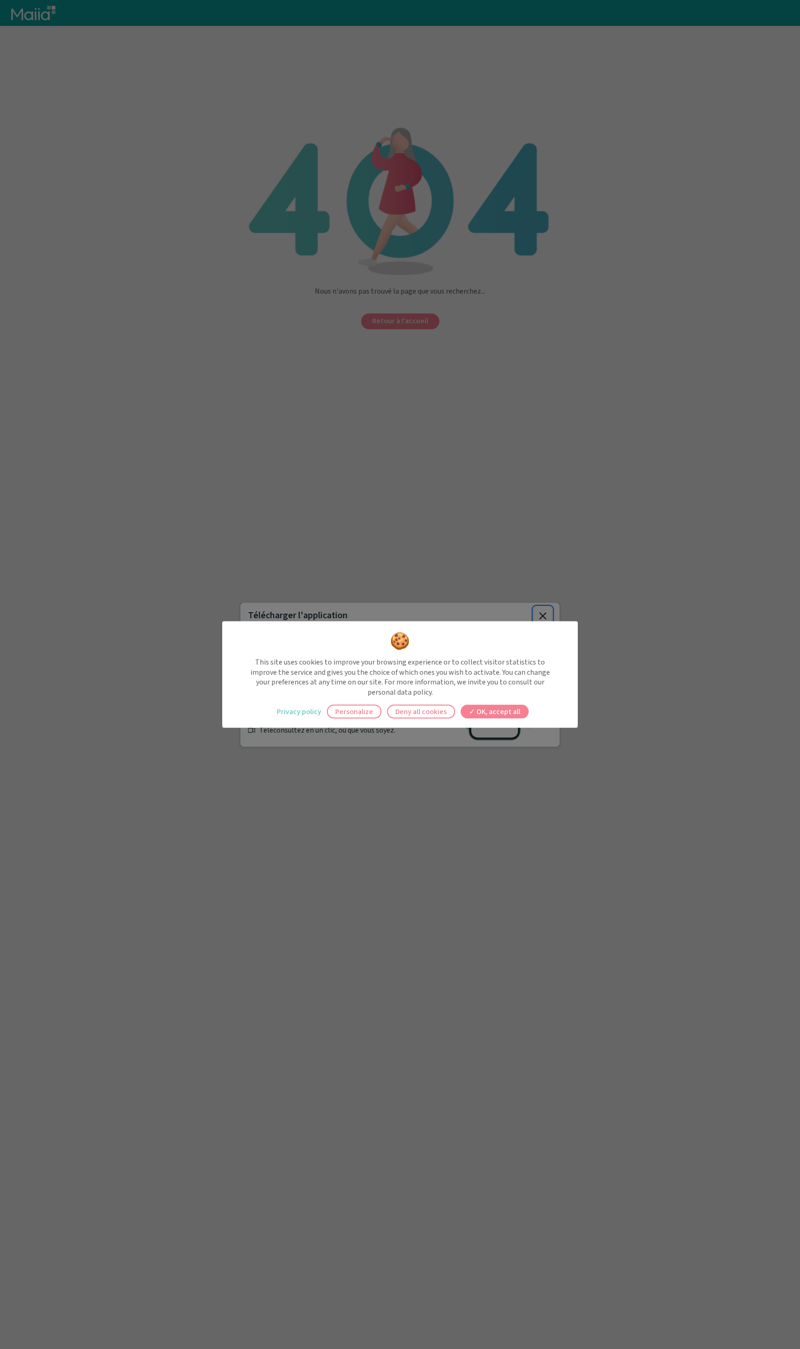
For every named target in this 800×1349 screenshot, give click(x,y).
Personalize (354, 712)
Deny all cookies (421, 712)
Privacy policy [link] (299, 712)
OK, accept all (497, 712)
